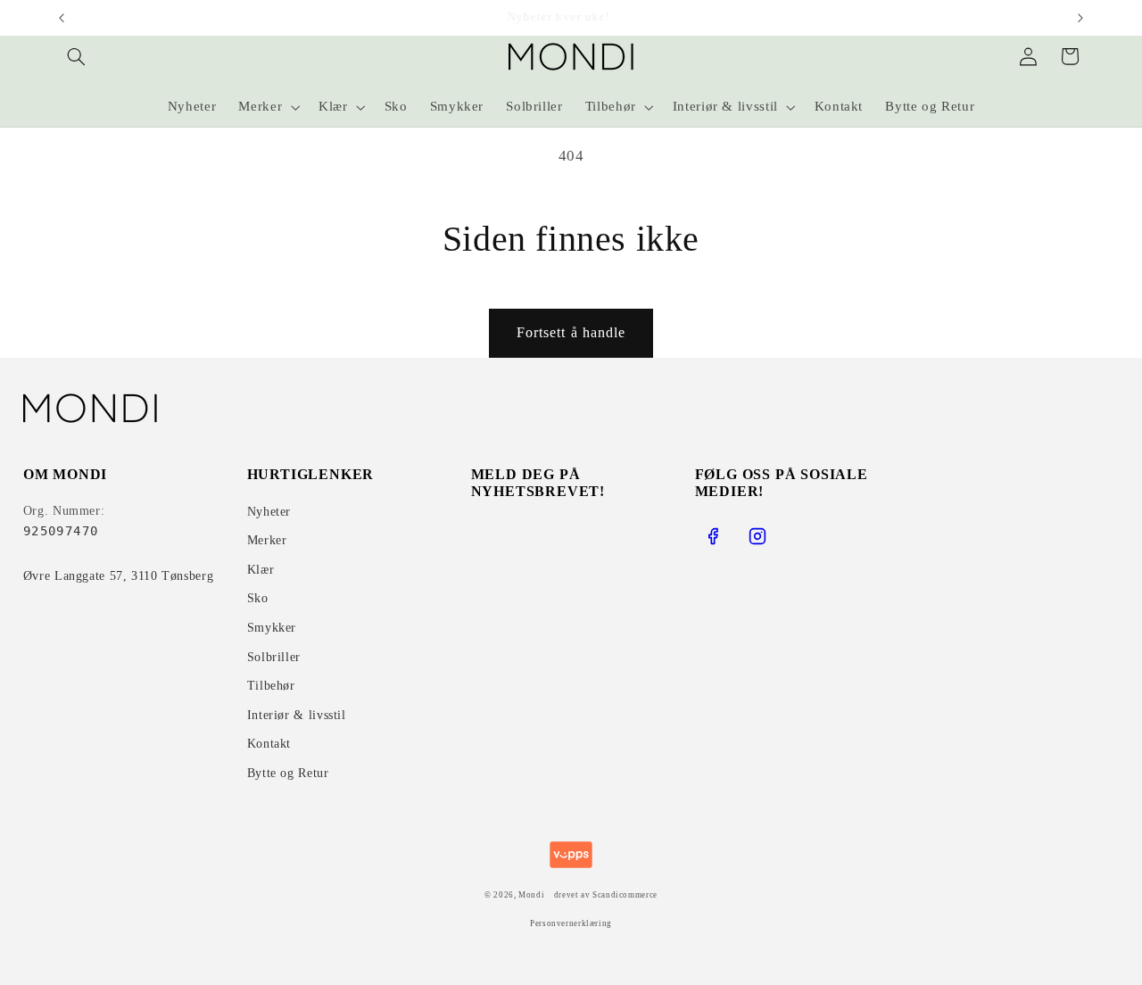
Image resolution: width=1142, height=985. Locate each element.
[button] (76, 56)
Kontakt (269, 743)
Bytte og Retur (288, 773)
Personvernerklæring (571, 923)
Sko (258, 598)
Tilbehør (271, 685)
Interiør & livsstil (296, 715)
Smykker (271, 627)
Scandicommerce (625, 894)
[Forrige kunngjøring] (61, 18)
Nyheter (269, 511)
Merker (267, 540)
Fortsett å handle (571, 332)
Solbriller (274, 657)
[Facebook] (713, 536)
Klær (261, 569)
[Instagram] (757, 536)
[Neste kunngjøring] (1080, 18)
